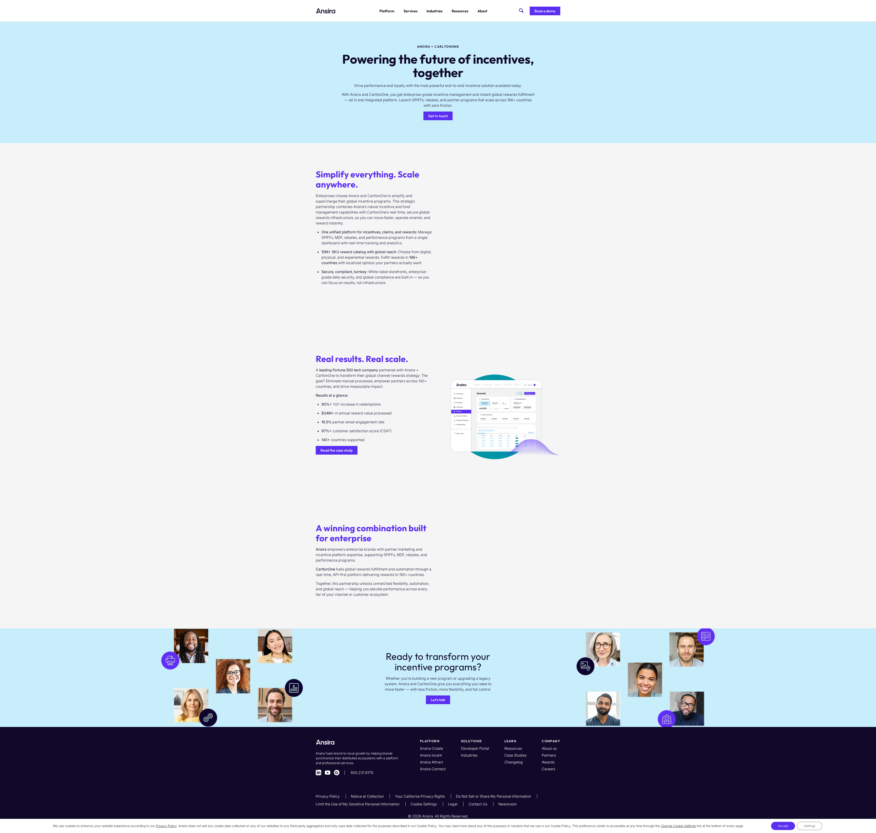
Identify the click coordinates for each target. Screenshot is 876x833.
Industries (435, 11)
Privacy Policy (328, 796)
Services (410, 11)
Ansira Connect (433, 769)
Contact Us (478, 804)
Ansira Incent (431, 755)
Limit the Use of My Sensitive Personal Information (358, 804)
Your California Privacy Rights (420, 796)
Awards (548, 762)
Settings (809, 826)
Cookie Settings (424, 804)
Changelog (513, 762)
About (482, 11)
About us (549, 748)
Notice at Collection (368, 796)
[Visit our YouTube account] (327, 772)
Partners (549, 755)
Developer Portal (475, 748)
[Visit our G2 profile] (336, 772)
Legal (453, 804)
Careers (548, 769)
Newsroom (507, 804)
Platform (386, 11)
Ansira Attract (431, 762)
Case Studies (515, 755)
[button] (545, 11)
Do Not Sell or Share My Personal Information (494, 796)
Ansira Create (431, 748)
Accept (783, 826)
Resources (460, 11)
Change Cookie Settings (678, 826)
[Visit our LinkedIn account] (318, 772)
